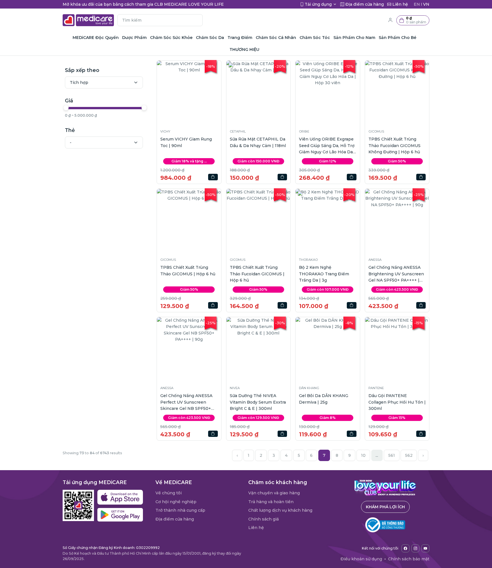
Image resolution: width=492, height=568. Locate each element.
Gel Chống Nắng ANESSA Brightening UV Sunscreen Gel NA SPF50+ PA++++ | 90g (396, 274)
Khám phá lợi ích (385, 506)
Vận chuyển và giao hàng (274, 492)
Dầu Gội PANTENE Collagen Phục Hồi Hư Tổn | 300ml (397, 402)
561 (391, 455)
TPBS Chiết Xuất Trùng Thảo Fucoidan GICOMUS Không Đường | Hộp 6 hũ (394, 145)
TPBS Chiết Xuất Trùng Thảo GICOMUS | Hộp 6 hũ (187, 270)
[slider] (66, 107)
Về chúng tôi (168, 492)
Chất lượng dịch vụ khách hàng (280, 510)
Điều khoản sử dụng (361, 558)
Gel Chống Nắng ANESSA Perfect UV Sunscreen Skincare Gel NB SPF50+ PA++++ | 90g (186, 402)
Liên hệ (256, 527)
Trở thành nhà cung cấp (180, 510)
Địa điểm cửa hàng (174, 519)
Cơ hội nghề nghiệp (175, 501)
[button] (412, 20)
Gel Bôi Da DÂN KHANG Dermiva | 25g (323, 398)
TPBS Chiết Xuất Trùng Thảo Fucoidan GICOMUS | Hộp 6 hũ (257, 274)
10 (363, 455)
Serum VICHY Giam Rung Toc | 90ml (186, 142)
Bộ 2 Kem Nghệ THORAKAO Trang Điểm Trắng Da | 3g (324, 274)
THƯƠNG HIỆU (244, 49)
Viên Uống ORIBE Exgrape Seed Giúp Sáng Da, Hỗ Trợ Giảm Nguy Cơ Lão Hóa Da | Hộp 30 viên (327, 146)
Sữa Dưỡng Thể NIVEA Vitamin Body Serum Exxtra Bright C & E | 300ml (258, 402)
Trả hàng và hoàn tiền (271, 501)
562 (409, 455)
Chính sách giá (263, 519)
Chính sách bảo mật (408, 558)
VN (426, 4)
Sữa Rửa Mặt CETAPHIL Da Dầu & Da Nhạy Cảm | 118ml (258, 142)
